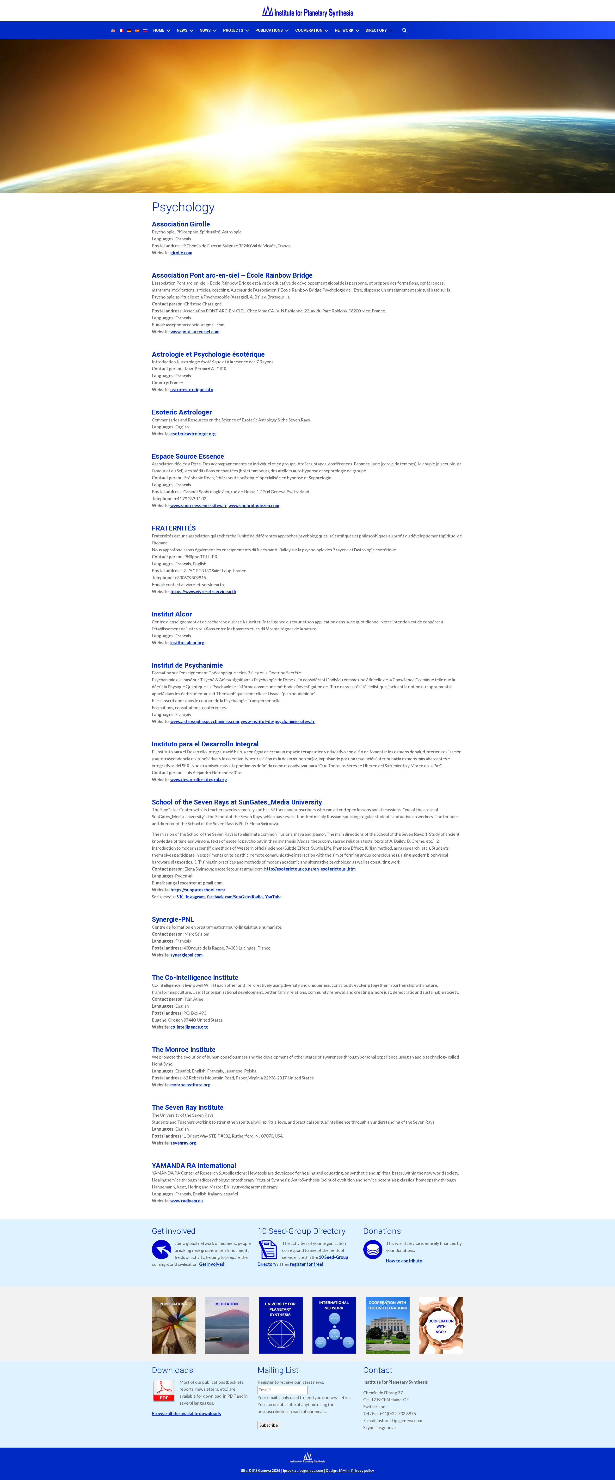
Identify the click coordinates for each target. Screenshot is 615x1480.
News (182, 30)
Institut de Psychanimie (187, 665)
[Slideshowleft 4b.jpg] (334, 1325)
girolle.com (181, 252)
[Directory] (391, 30)
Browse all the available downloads (186, 1413)
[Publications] (287, 30)
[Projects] (247, 30)
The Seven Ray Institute (187, 1107)
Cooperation (308, 30)
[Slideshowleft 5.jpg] (388, 1325)
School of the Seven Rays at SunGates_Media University (237, 802)
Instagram (195, 897)
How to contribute (404, 1260)
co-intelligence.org (189, 1026)
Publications (269, 30)
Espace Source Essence (188, 456)
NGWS (205, 30)
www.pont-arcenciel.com (195, 331)
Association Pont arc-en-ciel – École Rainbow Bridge (232, 275)
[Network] (357, 30)
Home (158, 30)
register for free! (306, 1264)
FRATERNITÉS (174, 528)
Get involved (211, 1264)
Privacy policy (362, 1470)
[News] (191, 30)
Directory (376, 30)
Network (344, 30)
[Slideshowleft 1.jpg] (174, 1325)
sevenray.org (183, 1142)
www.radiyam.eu (186, 1200)
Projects (233, 30)
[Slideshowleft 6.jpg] (441, 1325)
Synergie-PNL (173, 919)
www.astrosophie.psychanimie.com (204, 721)
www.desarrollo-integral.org (198, 779)
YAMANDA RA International (194, 1165)
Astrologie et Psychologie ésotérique (208, 354)
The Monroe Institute (183, 1050)
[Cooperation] (326, 30)
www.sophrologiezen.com (253, 505)
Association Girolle (181, 224)
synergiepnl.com (186, 954)
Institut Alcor (172, 614)
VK (180, 897)
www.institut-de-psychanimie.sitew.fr (278, 721)
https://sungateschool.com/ (198, 889)
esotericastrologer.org (193, 433)
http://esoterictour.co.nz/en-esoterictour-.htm (310, 868)
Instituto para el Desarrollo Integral (205, 744)
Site (260, 1470)
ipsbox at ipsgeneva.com (303, 1470)
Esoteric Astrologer (182, 412)
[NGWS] (215, 30)
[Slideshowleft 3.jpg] (281, 1325)
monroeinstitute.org (190, 1084)
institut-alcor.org (187, 642)
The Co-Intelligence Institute (195, 977)
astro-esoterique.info (191, 389)
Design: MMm (337, 1470)
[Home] (168, 30)
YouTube (273, 897)
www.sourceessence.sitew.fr (198, 505)
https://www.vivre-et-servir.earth (203, 591)
